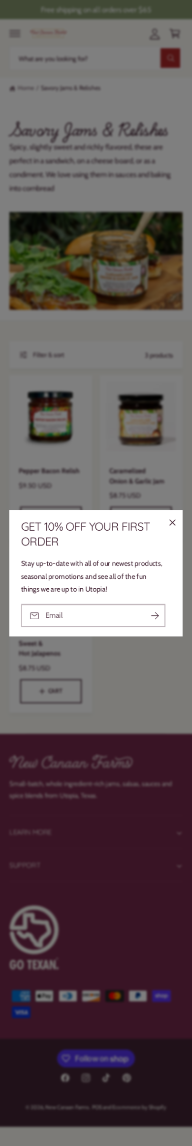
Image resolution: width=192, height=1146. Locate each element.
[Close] (172, 522)
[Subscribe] (155, 615)
